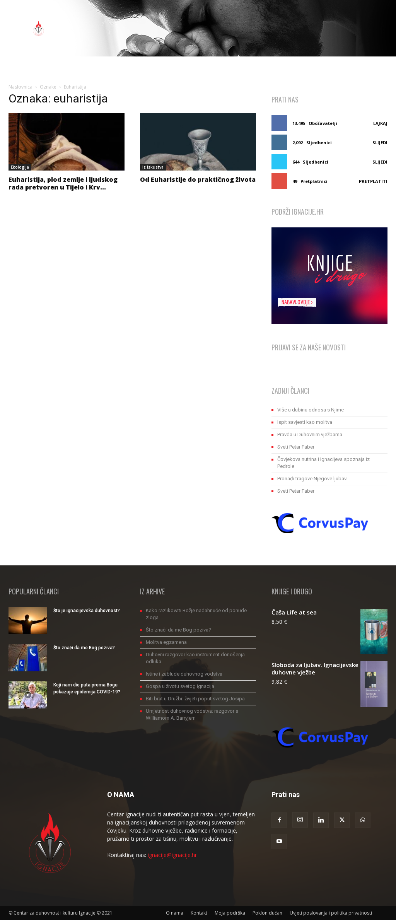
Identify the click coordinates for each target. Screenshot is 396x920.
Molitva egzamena (166, 642)
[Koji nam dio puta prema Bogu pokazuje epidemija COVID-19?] (28, 694)
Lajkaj (380, 123)
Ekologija (20, 167)
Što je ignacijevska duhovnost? (86, 610)
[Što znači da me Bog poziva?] (28, 657)
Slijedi (379, 142)
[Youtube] (279, 841)
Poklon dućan (267, 913)
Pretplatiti (373, 181)
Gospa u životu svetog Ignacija (180, 686)
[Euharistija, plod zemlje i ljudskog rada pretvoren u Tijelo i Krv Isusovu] (67, 142)
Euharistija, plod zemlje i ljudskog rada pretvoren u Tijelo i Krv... (63, 183)
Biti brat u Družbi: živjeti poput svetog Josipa (195, 699)
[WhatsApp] (362, 820)
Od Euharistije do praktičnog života (198, 179)
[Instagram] (300, 820)
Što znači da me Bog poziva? (84, 647)
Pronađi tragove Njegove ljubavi (312, 478)
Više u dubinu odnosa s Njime (310, 410)
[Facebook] (279, 820)
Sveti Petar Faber (295, 447)
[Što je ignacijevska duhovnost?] (28, 620)
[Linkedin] (321, 820)
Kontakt (199, 913)
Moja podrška (230, 913)
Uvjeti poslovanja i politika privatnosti (331, 913)
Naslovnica (20, 87)
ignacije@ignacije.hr (172, 855)
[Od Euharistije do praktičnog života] (198, 142)
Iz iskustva (153, 167)
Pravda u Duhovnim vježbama (309, 434)
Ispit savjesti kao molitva (304, 422)
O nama (174, 913)
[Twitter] (342, 820)
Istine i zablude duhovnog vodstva (184, 674)
